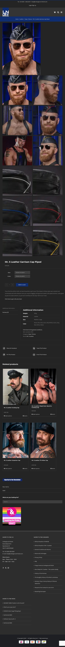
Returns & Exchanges (40, 553)
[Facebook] (3, 568)
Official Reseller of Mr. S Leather (43, 545)
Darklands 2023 (8, 615)
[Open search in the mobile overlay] (58, 12)
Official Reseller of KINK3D (42, 541)
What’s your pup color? (10, 607)
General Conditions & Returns (43, 549)
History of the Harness (40, 573)
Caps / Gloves (32, 334)
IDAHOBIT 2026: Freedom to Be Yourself (14, 603)
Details (25, 415)
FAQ (36, 561)
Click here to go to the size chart (13, 299)
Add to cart (22, 284)
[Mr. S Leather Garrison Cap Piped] (32, 49)
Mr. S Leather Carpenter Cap (12, 460)
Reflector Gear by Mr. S (9, 619)
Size (9, 272)
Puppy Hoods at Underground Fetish (44, 565)
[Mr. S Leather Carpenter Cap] (16, 440)
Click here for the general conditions (32, 329)
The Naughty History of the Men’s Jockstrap (46, 577)
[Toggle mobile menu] (61, 12)
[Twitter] (5, 568)
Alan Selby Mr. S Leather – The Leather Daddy (46, 569)
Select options (8, 415)
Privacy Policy (38, 557)
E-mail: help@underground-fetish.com (13, 553)
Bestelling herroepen (40, 591)
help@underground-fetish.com (39, 1)
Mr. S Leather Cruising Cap (11, 407)
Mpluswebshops (44, 638)
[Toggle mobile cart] (55, 12)
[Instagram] (8, 568)
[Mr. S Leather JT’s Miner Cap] (43, 440)
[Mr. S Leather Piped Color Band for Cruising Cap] (43, 386)
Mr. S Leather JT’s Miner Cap (40, 460)
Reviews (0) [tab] (6, 312)
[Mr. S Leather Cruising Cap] (16, 387)
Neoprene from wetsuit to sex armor (44, 587)
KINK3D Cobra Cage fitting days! (12, 611)
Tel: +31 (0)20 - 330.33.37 (24, 1)
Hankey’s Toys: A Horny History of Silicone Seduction (46, 582)
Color (9, 276)
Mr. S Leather (30, 336)
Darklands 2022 (8, 623)
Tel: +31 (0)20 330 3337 (8, 551)
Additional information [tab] (9, 308)
